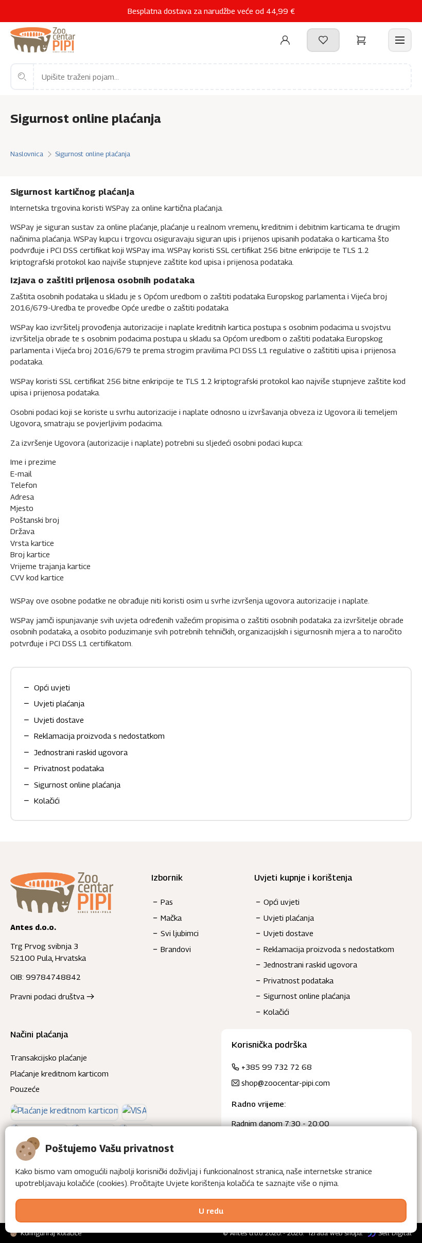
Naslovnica (26, 154)
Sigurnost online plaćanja (92, 154)
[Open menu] (400, 40)
